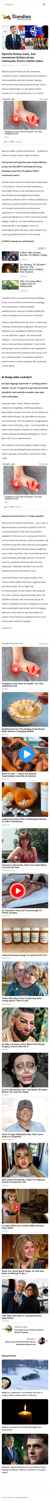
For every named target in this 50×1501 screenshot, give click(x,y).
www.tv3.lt (7, 628)
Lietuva (4, 65)
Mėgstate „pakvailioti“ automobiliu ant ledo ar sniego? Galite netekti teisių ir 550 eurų (22, 1393)
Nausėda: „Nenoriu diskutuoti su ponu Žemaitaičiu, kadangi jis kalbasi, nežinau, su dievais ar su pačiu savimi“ (24, 1470)
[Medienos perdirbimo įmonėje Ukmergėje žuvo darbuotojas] (25, 1412)
